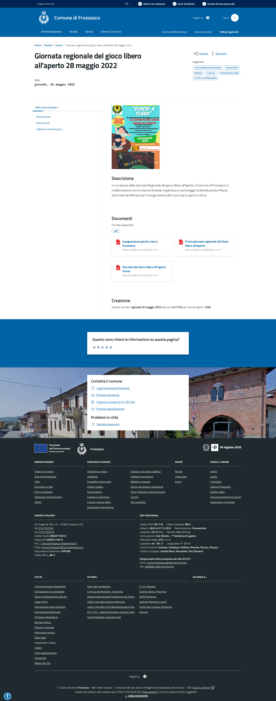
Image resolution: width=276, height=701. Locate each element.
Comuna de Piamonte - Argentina (105, 591)
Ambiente (92, 476)
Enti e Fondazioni (43, 492)
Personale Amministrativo (48, 497)
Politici (37, 502)
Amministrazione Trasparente (49, 586)
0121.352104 (45, 528)
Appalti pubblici (95, 487)
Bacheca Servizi (42, 622)
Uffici (37, 482)
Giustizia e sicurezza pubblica (145, 471)
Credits (38, 648)
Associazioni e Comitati (222, 502)
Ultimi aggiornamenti (45, 653)
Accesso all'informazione (174, 32)
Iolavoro (143, 612)
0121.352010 (46, 532)
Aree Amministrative (45, 476)
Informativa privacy (44, 632)
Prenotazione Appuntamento (49, 607)
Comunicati (181, 476)
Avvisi (58, 45)
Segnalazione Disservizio (47, 612)
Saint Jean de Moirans (99, 586)
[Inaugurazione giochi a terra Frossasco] (118, 242)
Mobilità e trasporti (140, 482)
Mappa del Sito (42, 663)
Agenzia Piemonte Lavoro (152, 602)
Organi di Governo (44, 471)
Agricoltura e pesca (97, 471)
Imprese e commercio (141, 476)
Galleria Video (217, 492)
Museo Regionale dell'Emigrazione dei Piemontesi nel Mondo (119, 597)
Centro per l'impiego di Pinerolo (155, 607)
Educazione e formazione (100, 507)
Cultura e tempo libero (99, 502)
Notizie (178, 471)
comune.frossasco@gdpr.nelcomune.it (167, 563)
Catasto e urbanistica (98, 497)
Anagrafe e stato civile (99, 482)
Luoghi (213, 476)
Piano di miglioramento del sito (50, 597)
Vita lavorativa (138, 502)
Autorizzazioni (94, 492)
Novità (48, 45)
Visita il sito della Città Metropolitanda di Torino (112, 607)
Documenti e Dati (43, 487)
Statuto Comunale (44, 627)
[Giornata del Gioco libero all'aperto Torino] (118, 267)
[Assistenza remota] (213, 687)
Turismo (134, 497)
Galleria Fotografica (220, 487)
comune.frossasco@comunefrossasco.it (62, 547)
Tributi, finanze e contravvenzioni (147, 492)
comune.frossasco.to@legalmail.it (59, 543)
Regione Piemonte (45, 3)
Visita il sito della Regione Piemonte (106, 602)
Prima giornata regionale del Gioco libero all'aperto (207, 243)
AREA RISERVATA (138, 696)
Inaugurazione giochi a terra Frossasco (139, 243)
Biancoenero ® (150, 692)
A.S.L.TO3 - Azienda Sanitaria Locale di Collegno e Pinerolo (118, 612)
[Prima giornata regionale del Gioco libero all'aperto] (181, 242)
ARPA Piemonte (147, 597)
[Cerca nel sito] (235, 18)
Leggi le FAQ (41, 602)
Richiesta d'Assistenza (46, 617)
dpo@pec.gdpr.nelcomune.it (159, 566)
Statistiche (40, 658)
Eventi (213, 471)
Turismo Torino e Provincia (152, 591)
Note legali (40, 637)
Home (37, 45)
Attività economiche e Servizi (225, 497)
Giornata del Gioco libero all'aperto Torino (144, 269)
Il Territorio (215, 482)
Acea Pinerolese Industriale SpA (104, 617)
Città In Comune (201, 687)
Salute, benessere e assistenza (146, 487)
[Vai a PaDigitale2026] (222, 447)
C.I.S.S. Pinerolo (147, 586)
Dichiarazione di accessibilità (49, 591)
